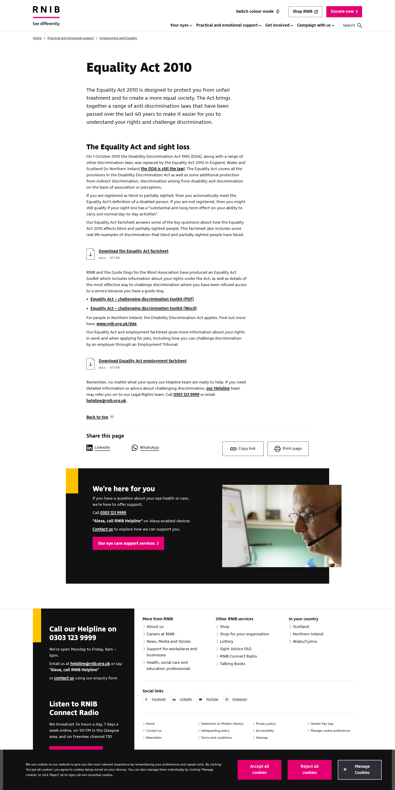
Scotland (301, 627)
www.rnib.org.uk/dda (116, 324)
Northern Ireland (308, 634)
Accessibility (265, 731)
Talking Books (232, 664)
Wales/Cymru (305, 641)
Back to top (97, 417)
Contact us (103, 529)
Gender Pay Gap (322, 724)
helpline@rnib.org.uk (106, 401)
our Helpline (218, 388)
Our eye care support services (126, 543)
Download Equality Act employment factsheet (143, 361)
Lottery (226, 641)
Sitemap (262, 738)
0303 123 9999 (186, 394)
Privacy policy (266, 724)
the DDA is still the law (162, 169)
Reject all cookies (310, 770)
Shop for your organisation (244, 634)
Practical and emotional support (227, 25)
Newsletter (154, 738)
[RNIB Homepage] (46, 19)
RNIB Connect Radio (238, 656)
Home (37, 38)
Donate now (342, 11)
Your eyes (180, 25)
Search (349, 25)
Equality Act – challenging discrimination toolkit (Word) (144, 308)
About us (155, 627)
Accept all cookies (259, 770)
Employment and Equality (118, 38)
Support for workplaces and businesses (172, 652)
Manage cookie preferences (330, 731)
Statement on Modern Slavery (222, 724)
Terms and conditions (216, 738)
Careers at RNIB (160, 634)
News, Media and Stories (169, 641)
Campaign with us (314, 25)
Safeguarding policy (215, 731)
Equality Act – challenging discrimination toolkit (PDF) (142, 299)
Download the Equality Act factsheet (133, 251)
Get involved (277, 25)
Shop (224, 627)
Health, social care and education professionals (168, 666)
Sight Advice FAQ (236, 649)
